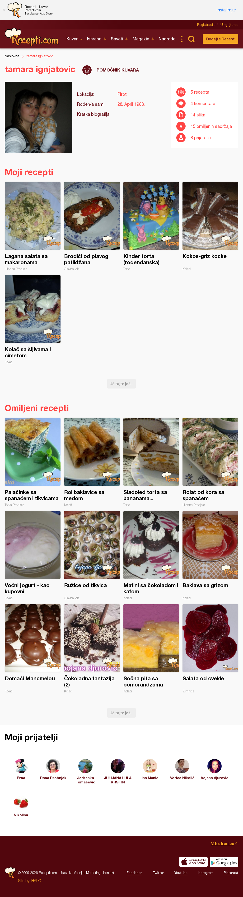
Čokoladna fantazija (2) (92, 648)
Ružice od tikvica (92, 555)
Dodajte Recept (220, 39)
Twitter (158, 873)
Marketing (93, 873)
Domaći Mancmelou (33, 648)
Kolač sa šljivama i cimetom (33, 319)
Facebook (134, 873)
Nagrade (167, 38)
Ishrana (94, 38)
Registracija (206, 25)
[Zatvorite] (3, 10)
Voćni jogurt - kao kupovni (33, 555)
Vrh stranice (222, 843)
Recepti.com (32, 37)
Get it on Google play (224, 862)
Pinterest (231, 873)
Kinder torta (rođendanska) (151, 226)
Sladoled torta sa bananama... (151, 462)
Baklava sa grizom (210, 555)
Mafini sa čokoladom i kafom (151, 555)
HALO (36, 880)
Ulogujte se (229, 25)
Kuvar (72, 38)
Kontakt (108, 873)
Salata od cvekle (210, 648)
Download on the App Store (193, 862)
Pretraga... (191, 39)
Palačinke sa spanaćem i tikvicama (33, 462)
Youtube (180, 873)
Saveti (117, 38)
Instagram (205, 873)
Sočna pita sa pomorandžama (151, 648)
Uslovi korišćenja (72, 873)
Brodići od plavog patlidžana (92, 226)
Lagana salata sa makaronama (33, 226)
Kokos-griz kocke (210, 226)
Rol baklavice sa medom (92, 462)
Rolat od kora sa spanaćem (210, 462)
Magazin (141, 38)
